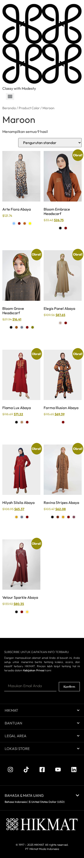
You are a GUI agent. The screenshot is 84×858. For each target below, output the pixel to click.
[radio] (14, 223)
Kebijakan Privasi (34, 670)
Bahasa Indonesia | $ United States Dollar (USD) (35, 802)
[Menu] (10, 96)
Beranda (9, 108)
